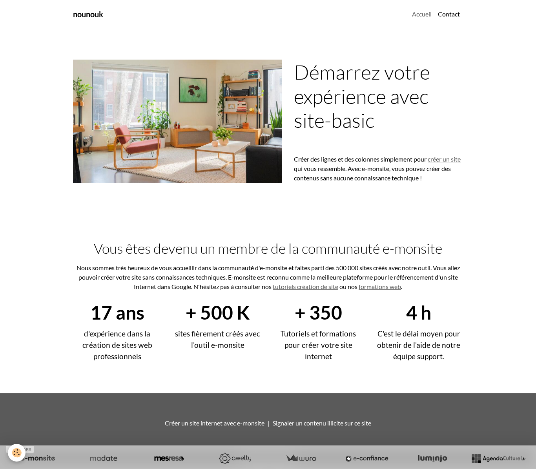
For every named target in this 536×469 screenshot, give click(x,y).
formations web (380, 286)
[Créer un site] (37, 458)
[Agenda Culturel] (498, 458)
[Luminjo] (432, 458)
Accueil (422, 14)
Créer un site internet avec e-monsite (214, 423)
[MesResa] (169, 458)
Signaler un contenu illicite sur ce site (322, 423)
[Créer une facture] (301, 458)
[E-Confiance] (366, 458)
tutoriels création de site (305, 286)
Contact (449, 14)
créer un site (444, 159)
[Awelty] (235, 458)
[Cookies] (17, 453)
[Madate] (103, 458)
